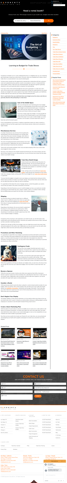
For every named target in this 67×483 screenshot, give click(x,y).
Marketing (55, 44)
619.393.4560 (12, 460)
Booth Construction (33, 431)
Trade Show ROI (56, 61)
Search (49, 20)
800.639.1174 (56, 1)
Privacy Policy (3, 449)
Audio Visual (31, 428)
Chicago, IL (3, 430)
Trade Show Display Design (59, 52)
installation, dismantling (12, 288)
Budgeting (55, 37)
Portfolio (57, 424)
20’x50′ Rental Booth (46, 430)
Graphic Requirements (33, 426)
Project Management (33, 433)
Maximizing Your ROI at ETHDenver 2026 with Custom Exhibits (6, 364)
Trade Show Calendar (15, 445)
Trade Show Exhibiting (58, 56)
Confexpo (3, 445)
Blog (57, 432)
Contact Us (58, 437)
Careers (53, 445)
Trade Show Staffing (57, 64)
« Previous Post (4, 33)
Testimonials (58, 430)
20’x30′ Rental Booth (46, 427)
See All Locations (4, 432)
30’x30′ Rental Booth (46, 432)
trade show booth (24, 201)
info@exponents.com (57, 3)
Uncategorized (56, 71)
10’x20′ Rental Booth (46, 419)
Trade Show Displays (58, 54)
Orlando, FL (3, 424)
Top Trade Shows (57, 49)
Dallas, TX (3, 427)
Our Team (58, 422)
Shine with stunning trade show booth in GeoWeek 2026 (23, 364)
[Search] (49, 20)
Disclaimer (15, 449)
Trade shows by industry (58, 69)
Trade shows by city (57, 66)
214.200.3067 (12, 470)
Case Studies (58, 427)
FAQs (28, 445)
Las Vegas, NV (4, 419)
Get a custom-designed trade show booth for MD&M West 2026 (40, 364)
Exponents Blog (56, 40)
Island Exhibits (56, 42)
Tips (54, 47)
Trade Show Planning (58, 59)
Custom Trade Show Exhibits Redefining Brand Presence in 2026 (40, 343)
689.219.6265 (34, 460)
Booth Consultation (33, 420)
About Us (58, 419)
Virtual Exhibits (56, 73)
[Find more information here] (55, 471)
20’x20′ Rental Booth (46, 424)
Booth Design (31, 423)
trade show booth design (41, 174)
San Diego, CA (4, 422)
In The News (58, 435)
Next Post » (44, 33)
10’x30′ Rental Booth (46, 422)
